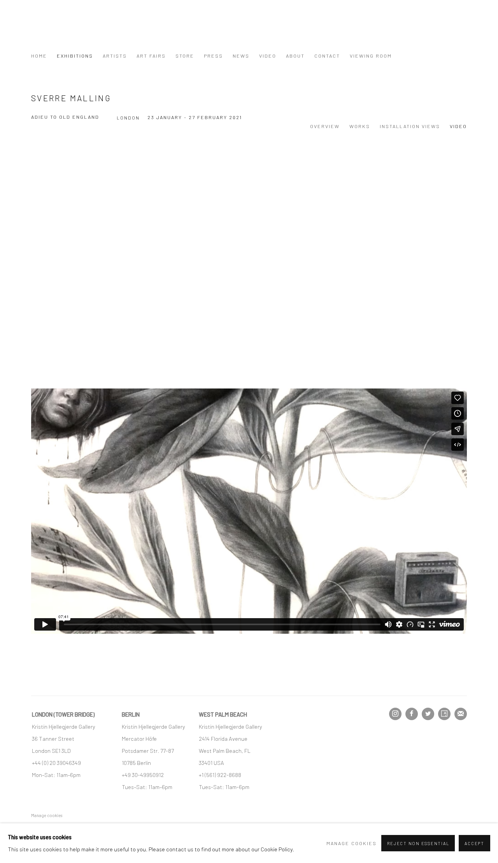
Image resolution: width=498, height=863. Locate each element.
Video (267, 56)
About (295, 56)
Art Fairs (151, 56)
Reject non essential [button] (418, 843)
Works (359, 126)
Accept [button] (474, 843)
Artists (115, 56)
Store (184, 56)
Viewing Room (371, 56)
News (241, 56)
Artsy (444, 714)
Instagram (395, 714)
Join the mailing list (460, 714)
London (128, 117)
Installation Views (410, 126)
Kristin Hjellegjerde (70, 29)
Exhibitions (75, 56)
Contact (327, 56)
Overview (325, 126)
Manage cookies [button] (46, 815)
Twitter (428, 714)
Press (213, 56)
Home (39, 56)
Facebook (411, 714)
